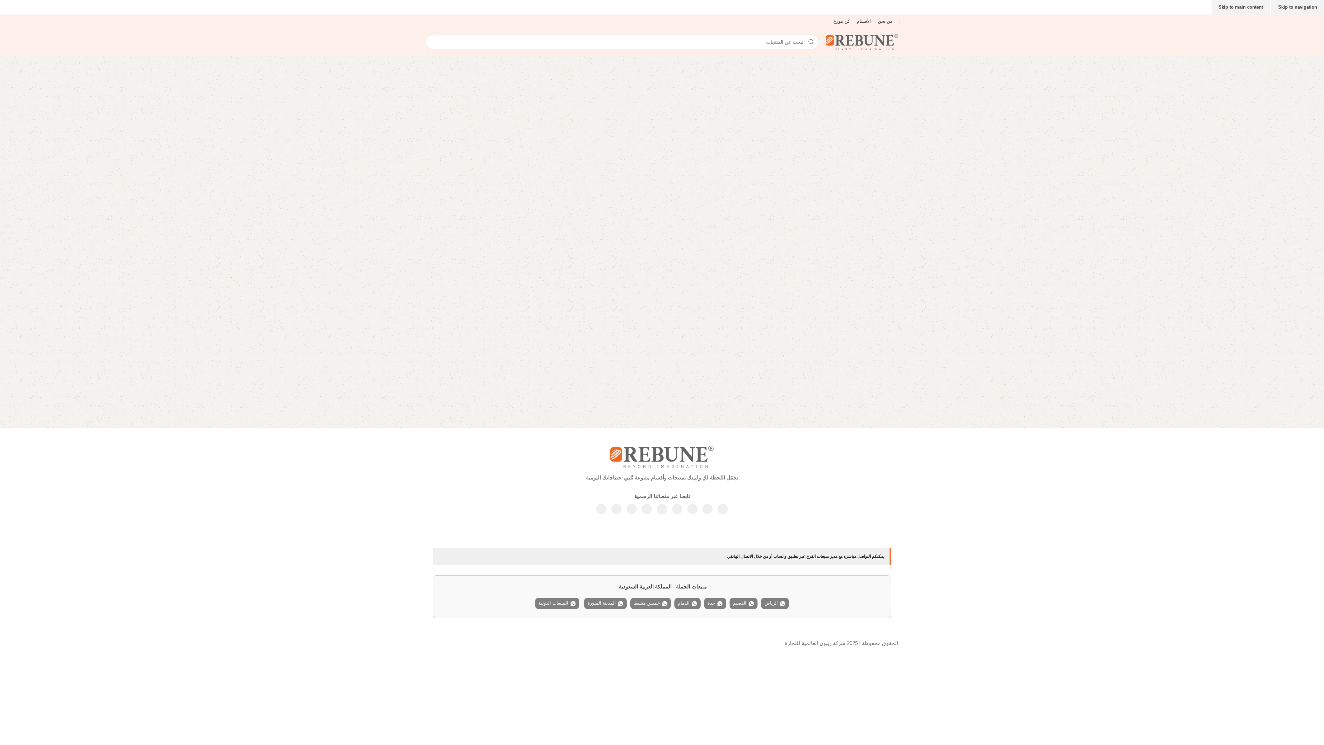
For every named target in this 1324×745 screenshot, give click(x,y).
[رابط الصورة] (662, 456)
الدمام (684, 603)
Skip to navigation (1297, 7)
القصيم (739, 603)
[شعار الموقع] (862, 41)
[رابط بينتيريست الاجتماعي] (662, 509)
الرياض (771, 603)
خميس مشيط (647, 603)
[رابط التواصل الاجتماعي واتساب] (647, 509)
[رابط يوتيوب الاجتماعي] (677, 509)
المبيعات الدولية (553, 603)
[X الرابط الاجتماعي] (707, 509)
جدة (711, 603)
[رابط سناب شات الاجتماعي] (616, 509)
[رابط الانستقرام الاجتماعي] (692, 509)
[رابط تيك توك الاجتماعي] (601, 509)
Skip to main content (1240, 7)
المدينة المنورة (602, 603)
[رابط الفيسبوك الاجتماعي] (723, 509)
